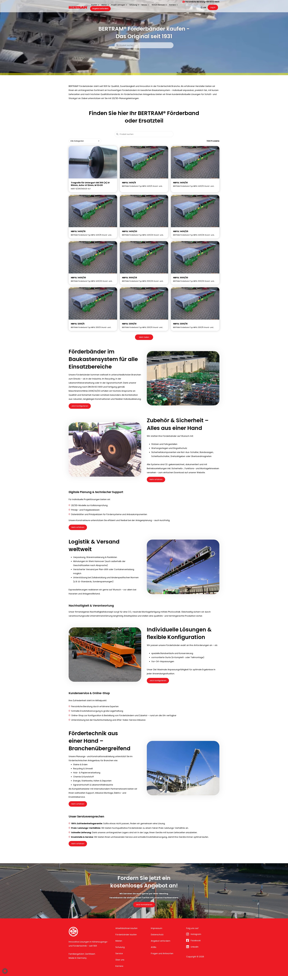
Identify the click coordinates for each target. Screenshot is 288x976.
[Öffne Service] (148, 5)
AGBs (153, 947)
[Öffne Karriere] (177, 5)
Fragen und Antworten (162, 953)
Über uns (119, 959)
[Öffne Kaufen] (98, 5)
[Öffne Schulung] (138, 5)
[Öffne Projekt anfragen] (126, 5)
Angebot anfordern (160, 940)
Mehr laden (144, 337)
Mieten (118, 940)
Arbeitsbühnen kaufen (126, 928)
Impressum (156, 928)
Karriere (119, 966)
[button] (5, 971)
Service (119, 953)
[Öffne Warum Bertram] (166, 5)
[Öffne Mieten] (108, 5)
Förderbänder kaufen (126, 934)
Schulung (120, 947)
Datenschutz (157, 934)
